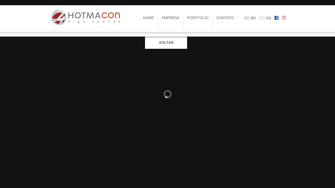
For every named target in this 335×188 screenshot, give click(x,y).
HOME (148, 18)
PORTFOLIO (198, 18)
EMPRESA (170, 18)
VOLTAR (166, 42)
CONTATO (225, 18)
